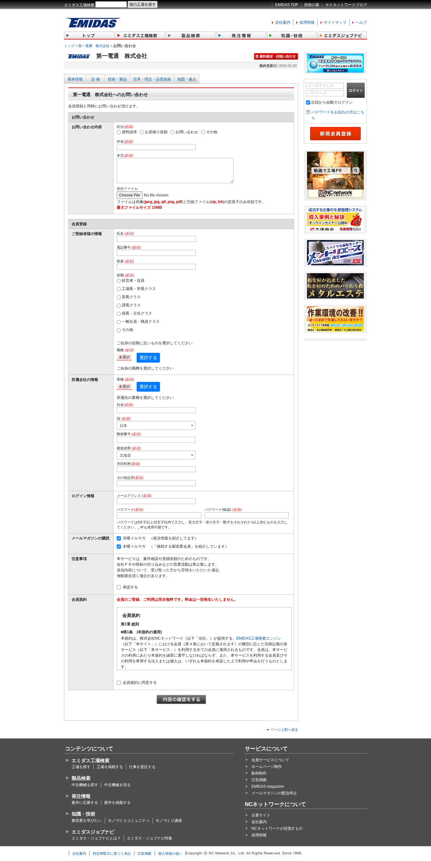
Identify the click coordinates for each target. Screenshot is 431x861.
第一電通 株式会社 (93, 46)
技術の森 (311, 5)
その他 (211, 132)
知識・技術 (83, 813)
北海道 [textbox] (125, 455)
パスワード (317, 93)
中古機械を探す (85, 785)
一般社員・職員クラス (141, 321)
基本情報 (75, 79)
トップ (69, 46)
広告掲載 (259, 780)
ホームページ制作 (266, 766)
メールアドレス (321, 85)
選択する (148, 357)
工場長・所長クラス (139, 288)
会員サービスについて (270, 760)
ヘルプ (361, 22)
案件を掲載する (117, 802)
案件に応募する (85, 802)
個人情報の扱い (170, 853)
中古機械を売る (117, 785)
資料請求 (129, 132)
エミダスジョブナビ (93, 831)
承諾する (130, 587)
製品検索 (81, 778)
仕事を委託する (142, 767)
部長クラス (131, 297)
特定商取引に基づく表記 (112, 853)
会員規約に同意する (140, 682)
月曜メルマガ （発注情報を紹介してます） (160, 538)
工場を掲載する (110, 767)
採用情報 (307, 22)
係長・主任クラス (137, 313)
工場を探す (81, 767)
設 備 (95, 79)
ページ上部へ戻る (284, 730)
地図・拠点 (186, 79)
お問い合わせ (186, 132)
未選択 (124, 357)
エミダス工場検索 (79, 5)
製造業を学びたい (87, 820)
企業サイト (260, 815)
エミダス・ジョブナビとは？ (96, 838)
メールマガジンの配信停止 (274, 793)
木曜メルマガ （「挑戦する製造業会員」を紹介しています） (176, 546)
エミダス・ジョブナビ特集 (149, 838)
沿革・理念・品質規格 (152, 79)
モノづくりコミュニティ (129, 820)
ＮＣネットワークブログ (346, 5)
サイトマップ (335, 22)
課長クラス (131, 305)
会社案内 (282, 22)
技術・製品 (117, 79)
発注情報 (81, 796)
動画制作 (259, 773)
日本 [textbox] (123, 426)
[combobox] (156, 425)
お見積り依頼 (156, 132)
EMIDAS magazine (267, 786)
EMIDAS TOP (286, 5)
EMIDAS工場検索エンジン (258, 638)
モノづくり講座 (169, 820)
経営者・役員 (133, 280)
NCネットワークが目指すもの (277, 828)
